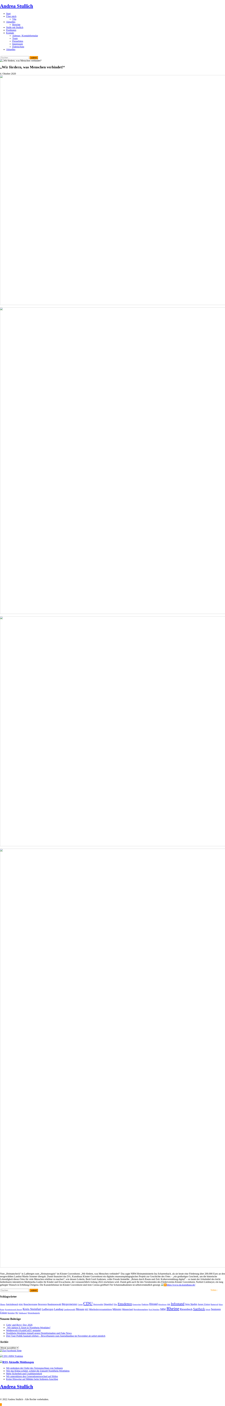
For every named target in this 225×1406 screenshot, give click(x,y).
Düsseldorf (108, 1304)
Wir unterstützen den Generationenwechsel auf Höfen (32, 1376)
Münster (117, 1309)
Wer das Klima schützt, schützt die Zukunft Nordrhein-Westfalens (37, 1371)
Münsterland (127, 1309)
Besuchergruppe (30, 1304)
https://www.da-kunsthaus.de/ (181, 1285)
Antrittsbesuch (12, 1304)
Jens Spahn (191, 1304)
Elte (115, 1304)
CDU (88, 1303)
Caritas (80, 1304)
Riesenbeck (186, 1309)
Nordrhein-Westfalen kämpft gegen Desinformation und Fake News (39, 1333)
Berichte (16, 24)
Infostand (177, 1304)
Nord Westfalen (154, 1309)
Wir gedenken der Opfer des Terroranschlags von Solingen (34, 1368)
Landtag (58, 1309)
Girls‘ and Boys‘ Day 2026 (19, 1325)
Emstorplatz (137, 1304)
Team (15, 38)
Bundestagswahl (54, 1304)
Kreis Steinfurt (32, 1309)
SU (16, 1312)
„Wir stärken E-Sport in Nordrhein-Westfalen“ (28, 1327)
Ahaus (2, 1304)
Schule (208, 1309)
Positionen (11, 30)
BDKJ (21, 1304)
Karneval (214, 1304)
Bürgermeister (69, 1304)
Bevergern (42, 1304)
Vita (14, 19)
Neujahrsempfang (140, 1309)
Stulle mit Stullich (14, 27)
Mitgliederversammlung (100, 1309)
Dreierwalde (98, 1304)
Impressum (17, 44)
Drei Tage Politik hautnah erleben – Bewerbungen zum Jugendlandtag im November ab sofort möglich (55, 1336)
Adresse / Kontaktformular (25, 35)
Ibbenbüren (162, 1304)
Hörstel (153, 1304)
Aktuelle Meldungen (21, 1362)
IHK (168, 1304)
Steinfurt (11, 1313)
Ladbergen (47, 1309)
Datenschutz (18, 46)
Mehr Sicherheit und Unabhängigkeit (24, 1373)
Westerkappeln (34, 1313)
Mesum (80, 1309)
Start (8, 13)
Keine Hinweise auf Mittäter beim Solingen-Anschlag (32, 1379)
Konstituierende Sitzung (13, 1309)
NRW (163, 1309)
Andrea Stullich (16, 6)
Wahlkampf (23, 1313)
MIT (86, 1309)
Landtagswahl (69, 1309)
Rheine (173, 1308)
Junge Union (204, 1304)
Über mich (11, 16)
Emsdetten (125, 1304)
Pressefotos (17, 41)
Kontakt (10, 33)
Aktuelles (10, 22)
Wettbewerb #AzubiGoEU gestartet (23, 1330)
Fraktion (145, 1304)
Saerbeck (199, 1309)
